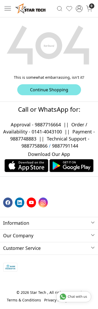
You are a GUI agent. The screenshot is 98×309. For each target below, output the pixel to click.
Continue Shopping (49, 90)
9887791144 (65, 146)
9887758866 (34, 146)
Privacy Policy (55, 299)
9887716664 (48, 124)
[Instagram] (43, 202)
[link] (60, 8)
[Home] (30, 8)
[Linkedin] (20, 202)
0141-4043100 (47, 131)
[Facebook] (8, 202)
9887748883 (23, 139)
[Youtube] (32, 202)
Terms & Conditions (24, 299)
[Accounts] (79, 8)
